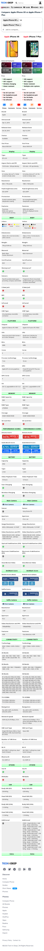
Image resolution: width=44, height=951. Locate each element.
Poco (4, 927)
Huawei (5, 914)
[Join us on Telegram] (14, 869)
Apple (4, 910)
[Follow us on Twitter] (9, 869)
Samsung (5, 930)
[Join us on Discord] (30, 869)
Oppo (4, 920)
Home (4, 879)
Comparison (17, 7)
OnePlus (5, 917)
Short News (9, 888)
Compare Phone (8, 882)
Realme (5, 923)
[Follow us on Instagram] (19, 869)
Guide (28, 7)
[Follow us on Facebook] (4, 869)
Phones (35, 7)
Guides (5, 885)
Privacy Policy (7, 940)
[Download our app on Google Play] (25, 869)
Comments (11, 108)
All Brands (6, 904)
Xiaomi (4, 933)
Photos (4, 108)
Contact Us (16, 940)
